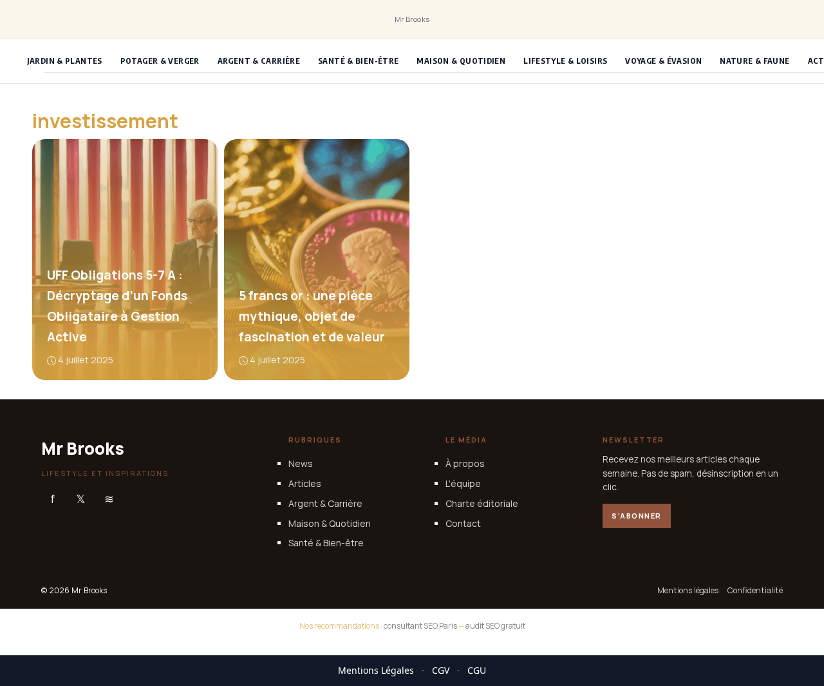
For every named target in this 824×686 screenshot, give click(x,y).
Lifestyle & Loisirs (565, 60)
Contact (463, 523)
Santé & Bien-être (358, 60)
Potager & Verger (160, 60)
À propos (465, 463)
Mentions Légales (376, 670)
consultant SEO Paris (420, 625)
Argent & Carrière (259, 60)
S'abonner (637, 515)
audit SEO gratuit (495, 625)
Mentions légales (687, 590)
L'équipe (463, 483)
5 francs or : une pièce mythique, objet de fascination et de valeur (311, 316)
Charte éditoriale (481, 503)
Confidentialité (755, 590)
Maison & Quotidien (461, 60)
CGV (440, 670)
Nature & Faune (754, 60)
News (300, 463)
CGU (476, 670)
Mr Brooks (412, 19)
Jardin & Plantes (64, 60)
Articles (304, 483)
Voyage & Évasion (663, 60)
